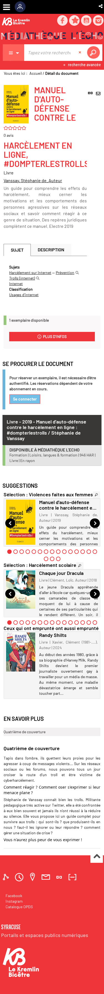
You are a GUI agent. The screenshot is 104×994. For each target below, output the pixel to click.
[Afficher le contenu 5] (34, 551)
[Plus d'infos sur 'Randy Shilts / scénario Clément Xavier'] (20, 652)
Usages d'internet (24, 294)
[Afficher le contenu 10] (64, 551)
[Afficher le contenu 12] (76, 551)
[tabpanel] (45, 281)
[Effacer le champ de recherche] (80, 52)
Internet (16, 283)
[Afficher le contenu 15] (95, 551)
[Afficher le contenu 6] (40, 551)
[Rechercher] (77, 273)
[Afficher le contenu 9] (58, 551)
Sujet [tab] (17, 249)
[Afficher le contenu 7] (46, 551)
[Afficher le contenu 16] (46, 559)
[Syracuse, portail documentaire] (52, 36)
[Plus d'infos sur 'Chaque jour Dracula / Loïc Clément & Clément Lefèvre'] (20, 589)
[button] (101, 6)
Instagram (14, 901)
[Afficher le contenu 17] (52, 559)
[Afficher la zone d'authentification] (22, 7)
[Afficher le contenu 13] (82, 551)
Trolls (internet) (22, 278)
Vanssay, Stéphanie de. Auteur (33, 180)
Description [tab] (51, 249)
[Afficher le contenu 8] (52, 551)
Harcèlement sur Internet (30, 272)
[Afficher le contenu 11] (70, 551)
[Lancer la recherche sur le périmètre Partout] (94, 52)
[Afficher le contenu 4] (28, 551)
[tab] (6, 877)
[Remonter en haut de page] (96, 857)
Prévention (65, 272)
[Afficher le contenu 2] (15, 551)
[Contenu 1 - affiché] (9, 551)
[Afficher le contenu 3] (21, 551)
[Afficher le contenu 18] (58, 559)
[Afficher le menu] (6, 7)
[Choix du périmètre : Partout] (13, 52)
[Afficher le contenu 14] (89, 551)
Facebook (14, 895)
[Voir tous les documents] (96, 494)
